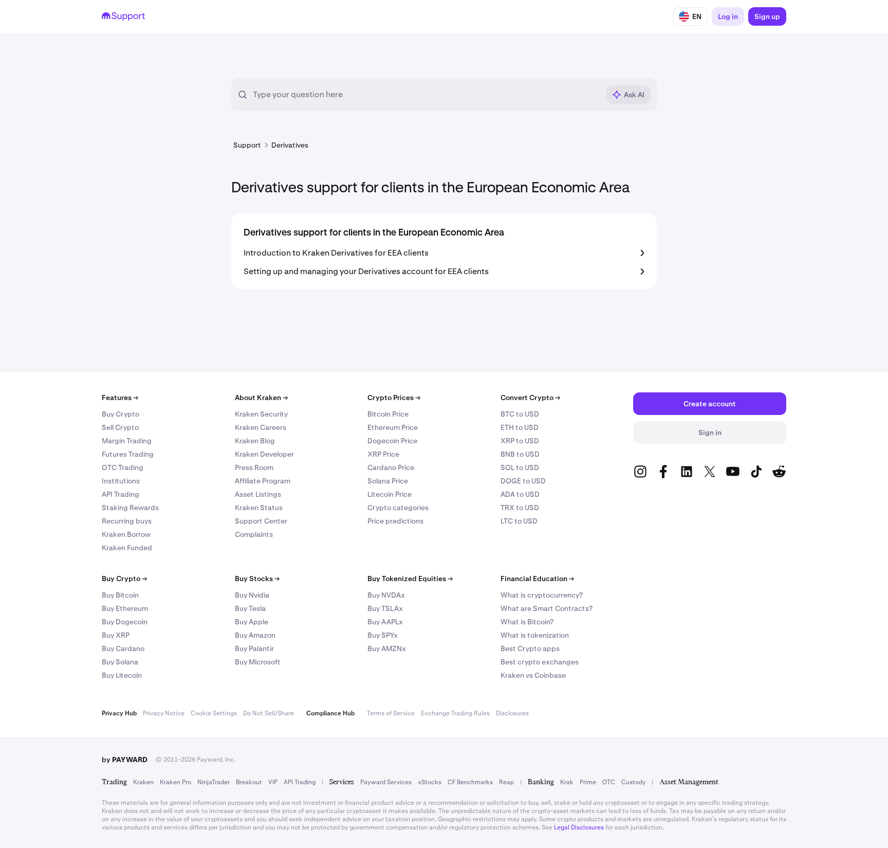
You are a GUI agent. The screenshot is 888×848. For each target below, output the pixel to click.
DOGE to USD (523, 480)
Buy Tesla (250, 608)
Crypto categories (398, 507)
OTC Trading (122, 467)
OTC (608, 782)
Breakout (249, 782)
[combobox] (426, 94)
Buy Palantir (254, 648)
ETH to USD (520, 427)
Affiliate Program (262, 480)
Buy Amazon (255, 635)
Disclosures (512, 713)
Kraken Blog (255, 440)
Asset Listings (258, 494)
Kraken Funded (127, 547)
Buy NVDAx (386, 595)
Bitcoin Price (388, 414)
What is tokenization (535, 635)
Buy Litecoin (122, 675)
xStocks (429, 782)
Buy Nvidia (252, 595)
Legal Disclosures (579, 827)
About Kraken (261, 397)
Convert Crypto (530, 397)
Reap (506, 782)
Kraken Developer (264, 454)
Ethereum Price (392, 427)
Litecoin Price (389, 494)
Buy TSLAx (385, 608)
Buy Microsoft (258, 661)
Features (120, 397)
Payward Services (386, 782)
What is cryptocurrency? (542, 595)
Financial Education (537, 578)
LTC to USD (519, 521)
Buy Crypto (120, 414)
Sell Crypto (120, 427)
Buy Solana (120, 661)
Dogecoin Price (392, 440)
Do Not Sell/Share (268, 713)
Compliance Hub (330, 713)
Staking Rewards (130, 507)
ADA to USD (520, 494)
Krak (567, 782)
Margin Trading (127, 440)
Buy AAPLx (385, 621)
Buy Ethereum (125, 608)
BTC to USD (520, 414)
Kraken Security (261, 414)
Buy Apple (251, 621)
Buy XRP (116, 635)
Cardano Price (390, 467)
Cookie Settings (214, 713)
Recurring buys (127, 521)
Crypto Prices (393, 397)
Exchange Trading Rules (455, 713)
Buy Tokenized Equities (410, 578)
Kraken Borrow (126, 534)
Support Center (261, 521)
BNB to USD (520, 454)
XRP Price (383, 454)
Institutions (121, 480)
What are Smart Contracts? (547, 608)
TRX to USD (520, 507)
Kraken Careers (260, 427)
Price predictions (395, 521)
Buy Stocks (257, 578)
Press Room (254, 467)
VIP (273, 782)
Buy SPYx (382, 635)
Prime (588, 782)
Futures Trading (128, 454)
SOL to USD (520, 467)
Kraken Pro (175, 782)
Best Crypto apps (530, 648)
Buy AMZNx (386, 648)
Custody (633, 782)
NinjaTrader (213, 782)
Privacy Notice (163, 713)
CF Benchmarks (470, 782)
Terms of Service (391, 713)
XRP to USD (520, 440)
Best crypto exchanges (540, 661)
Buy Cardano (123, 648)
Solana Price (387, 480)
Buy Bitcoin (120, 595)
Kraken (143, 782)
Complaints (254, 534)
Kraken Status (259, 507)
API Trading (120, 494)
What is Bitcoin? (527, 621)
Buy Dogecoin (124, 621)
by (124, 759)
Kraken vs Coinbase (533, 675)
